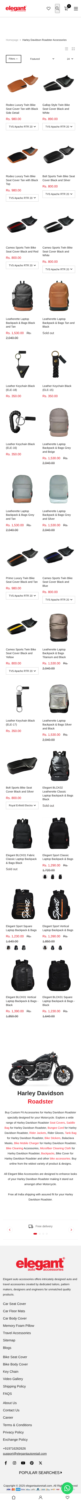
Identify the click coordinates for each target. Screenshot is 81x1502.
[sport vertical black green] (60, 947)
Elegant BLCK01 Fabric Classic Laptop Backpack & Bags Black (21, 859)
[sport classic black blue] (44, 876)
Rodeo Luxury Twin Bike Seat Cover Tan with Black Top (22, 180)
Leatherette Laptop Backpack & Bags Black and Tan (20, 322)
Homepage (12, 39)
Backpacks (47, 1153)
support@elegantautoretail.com (25, 1453)
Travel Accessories (17, 1333)
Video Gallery (13, 1379)
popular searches (40, 1473)
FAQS (7, 1394)
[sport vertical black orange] (44, 947)
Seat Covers (57, 1122)
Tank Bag (70, 1132)
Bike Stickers (53, 1138)
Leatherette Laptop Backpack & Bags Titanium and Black (54, 653)
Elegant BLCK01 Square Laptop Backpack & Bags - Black (58, 1000)
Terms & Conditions (17, 1425)
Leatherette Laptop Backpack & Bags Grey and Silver (56, 514)
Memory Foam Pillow (18, 1326)
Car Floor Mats (14, 1311)
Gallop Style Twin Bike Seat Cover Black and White (56, 108)
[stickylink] (13, 1497)
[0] (66, 8)
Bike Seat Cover (15, 1357)
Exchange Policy (15, 1439)
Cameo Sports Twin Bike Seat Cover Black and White (57, 251)
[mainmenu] (76, 8)
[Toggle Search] (57, 8)
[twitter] (40, 1463)
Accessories (22, 1148)
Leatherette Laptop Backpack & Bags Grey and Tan (20, 514)
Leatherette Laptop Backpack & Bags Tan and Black (58, 322)
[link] (6, 1463)
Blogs (7, 1348)
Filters (12, 58)
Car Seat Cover (14, 1304)
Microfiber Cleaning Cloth (55, 1148)
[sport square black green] (23, 947)
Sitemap (9, 1340)
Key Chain (10, 1371)
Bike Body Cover (15, 1364)
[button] (35, 1234)
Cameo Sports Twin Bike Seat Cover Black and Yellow (21, 653)
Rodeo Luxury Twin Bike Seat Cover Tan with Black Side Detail (22, 108)
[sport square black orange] (8, 947)
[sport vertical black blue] (52, 947)
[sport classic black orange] (52, 876)
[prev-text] (10, 1230)
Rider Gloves (56, 1132)
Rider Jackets (37, 1132)
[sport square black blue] (16, 947)
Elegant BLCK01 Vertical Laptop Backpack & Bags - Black (22, 1000)
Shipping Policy (14, 1386)
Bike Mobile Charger (26, 1143)
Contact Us (11, 1410)
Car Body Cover (15, 1318)
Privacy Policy (13, 1432)
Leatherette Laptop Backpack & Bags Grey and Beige (56, 447)
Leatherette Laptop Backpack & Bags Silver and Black (57, 724)
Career (8, 1417)
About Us (10, 1403)
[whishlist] (49, 8)
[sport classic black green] (60, 876)
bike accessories (60, 1158)
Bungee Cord (56, 1127)
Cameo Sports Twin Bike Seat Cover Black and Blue (57, 581)
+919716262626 (14, 1448)
